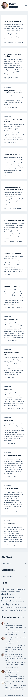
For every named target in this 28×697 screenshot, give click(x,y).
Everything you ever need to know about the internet (13, 188)
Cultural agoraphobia (12, 286)
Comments (20, 42)
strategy (23, 607)
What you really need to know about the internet (13, 91)
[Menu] (26, 5)
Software (18, 607)
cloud (12, 589)
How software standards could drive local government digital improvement (15, 625)
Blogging (7, 589)
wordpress (21, 610)
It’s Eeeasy (8, 389)
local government (11, 604)
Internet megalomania (12, 253)
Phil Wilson (8, 671)
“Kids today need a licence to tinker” (13, 120)
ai (1, 589)
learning (4, 601)
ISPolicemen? (9, 420)
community (3, 591)
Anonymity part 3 (10, 524)
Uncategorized (8, 18)
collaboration (20, 589)
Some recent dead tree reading (12, 55)
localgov (14, 601)
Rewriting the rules (11, 319)
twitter (12, 610)
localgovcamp (21, 601)
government (7, 597)
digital (4, 594)
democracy (18, 591)
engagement (11, 594)
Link (5, 217)
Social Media (11, 607)
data (13, 591)
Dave (7, 638)
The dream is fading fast (13, 21)
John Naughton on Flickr (12, 456)
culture (9, 591)
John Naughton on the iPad (14, 220)
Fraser (7, 681)
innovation (18, 598)
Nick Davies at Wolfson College (12, 353)
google (17, 594)
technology (5, 610)
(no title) (16, 671)
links (10, 601)
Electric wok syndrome (12, 154)
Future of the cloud (11, 489)
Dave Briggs (13, 5)
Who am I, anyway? (17, 681)
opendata (3, 607)
